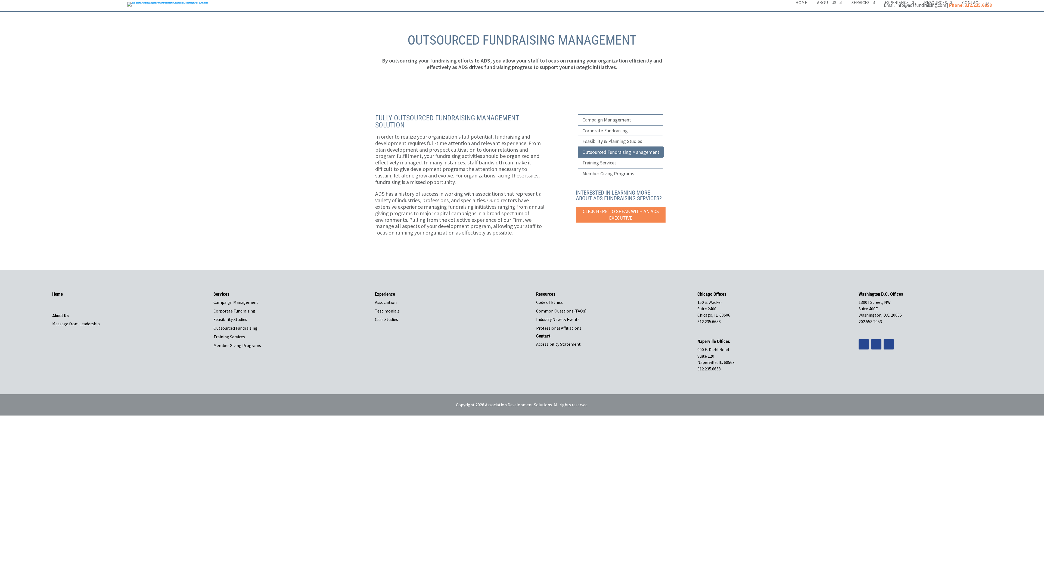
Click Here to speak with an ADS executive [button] (621, 214)
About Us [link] (826, 3)
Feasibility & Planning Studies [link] (612, 141)
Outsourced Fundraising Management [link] (620, 152)
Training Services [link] (599, 163)
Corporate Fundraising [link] (605, 130)
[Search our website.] (987, 4)
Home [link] (801, 3)
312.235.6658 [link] (709, 321)
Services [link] (860, 3)
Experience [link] (897, 3)
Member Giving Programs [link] (608, 173)
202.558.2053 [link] (870, 321)
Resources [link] (935, 3)
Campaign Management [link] (606, 120)
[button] (864, 344)
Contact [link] (971, 3)
